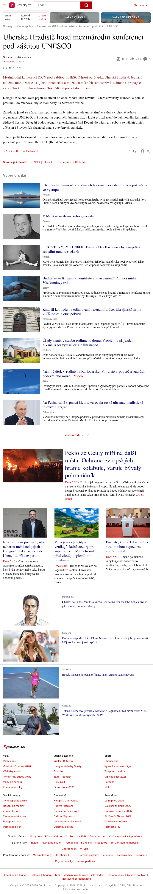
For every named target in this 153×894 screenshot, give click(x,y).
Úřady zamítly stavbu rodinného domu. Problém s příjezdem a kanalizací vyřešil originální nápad (89, 342)
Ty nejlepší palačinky (15, 800)
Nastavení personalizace (76, 878)
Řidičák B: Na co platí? (117, 816)
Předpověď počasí (56, 836)
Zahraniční (48, 412)
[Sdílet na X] (148, 151)
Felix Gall (59, 781)
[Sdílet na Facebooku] (142, 151)
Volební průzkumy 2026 (17, 766)
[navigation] (4, 5)
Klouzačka (101, 842)
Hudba (46, 257)
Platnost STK (112, 826)
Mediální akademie (74, 874)
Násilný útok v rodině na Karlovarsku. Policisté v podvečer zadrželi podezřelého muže (94, 373)
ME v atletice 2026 (115, 776)
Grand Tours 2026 (64, 787)
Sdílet (138, 59)
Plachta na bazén (51, 842)
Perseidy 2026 (78, 836)
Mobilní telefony (42, 854)
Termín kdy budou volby (17, 776)
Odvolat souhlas (136, 874)
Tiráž (57, 874)
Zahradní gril (69, 848)
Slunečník (86, 842)
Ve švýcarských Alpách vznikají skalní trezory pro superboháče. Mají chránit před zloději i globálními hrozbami (74, 550)
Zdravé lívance (12, 811)
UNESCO (34, 162)
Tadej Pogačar (62, 776)
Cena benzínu (98, 836)
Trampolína (71, 842)
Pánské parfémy (85, 861)
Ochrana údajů (115, 874)
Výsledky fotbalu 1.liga (117, 766)
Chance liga (111, 760)
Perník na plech (12, 826)
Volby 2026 (9, 760)
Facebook (10, 874)
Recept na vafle (12, 821)
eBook (124, 59)
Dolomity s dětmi (63, 826)
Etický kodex (96, 874)
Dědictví (80, 162)
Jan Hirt (58, 771)
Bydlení (47, 350)
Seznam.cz (140, 5)
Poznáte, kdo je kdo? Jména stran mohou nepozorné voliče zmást (127, 546)
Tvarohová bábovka (14, 816)
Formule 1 (110, 781)
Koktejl (46, 194)
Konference (64, 162)
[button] (21, 195)
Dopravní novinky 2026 (118, 811)
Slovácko (48, 162)
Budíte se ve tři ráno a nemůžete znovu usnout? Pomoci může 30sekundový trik (89, 280)
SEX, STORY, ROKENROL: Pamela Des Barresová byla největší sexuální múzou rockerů (91, 249)
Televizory (141, 854)
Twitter (23, 874)
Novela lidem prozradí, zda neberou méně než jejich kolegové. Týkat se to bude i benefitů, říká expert (23, 548)
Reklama (35, 874)
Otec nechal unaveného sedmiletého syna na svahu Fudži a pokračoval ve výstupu (96, 187)
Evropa (46, 221)
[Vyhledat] (86, 5)
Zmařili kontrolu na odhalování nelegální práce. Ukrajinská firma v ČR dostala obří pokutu (92, 311)
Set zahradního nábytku (124, 842)
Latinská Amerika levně (67, 821)
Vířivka (84, 848)
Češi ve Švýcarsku (64, 816)
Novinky (7, 57)
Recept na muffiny (13, 805)
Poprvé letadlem (63, 805)
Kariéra (47, 874)
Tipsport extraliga (114, 771)
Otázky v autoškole (115, 821)
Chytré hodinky (64, 861)
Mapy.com (36, 836)
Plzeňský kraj (50, 319)
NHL (107, 787)
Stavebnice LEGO (65, 854)
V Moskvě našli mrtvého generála (68, 216)
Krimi (45, 381)
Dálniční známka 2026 (117, 805)
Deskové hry (124, 854)
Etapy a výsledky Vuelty (67, 766)
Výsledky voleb (12, 771)
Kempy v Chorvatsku (66, 800)
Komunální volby (13, 787)
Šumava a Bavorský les (67, 811)
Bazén (34, 842)
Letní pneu (108, 854)
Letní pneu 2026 (114, 800)
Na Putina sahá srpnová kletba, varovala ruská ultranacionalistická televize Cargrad (93, 404)
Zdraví (46, 288)
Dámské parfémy (89, 854)
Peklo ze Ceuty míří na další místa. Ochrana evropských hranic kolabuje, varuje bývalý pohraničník (103, 463)
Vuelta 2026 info (63, 760)
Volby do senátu (12, 781)
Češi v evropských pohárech (126, 836)
